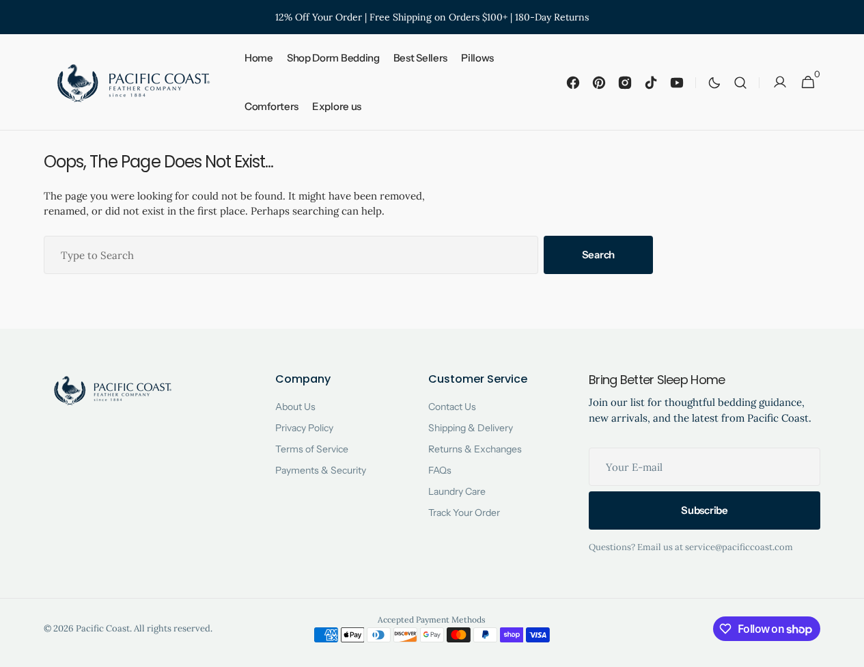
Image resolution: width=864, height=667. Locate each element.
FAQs (439, 470)
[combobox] (291, 255)
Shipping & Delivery (470, 428)
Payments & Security (320, 470)
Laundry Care (457, 491)
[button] (740, 82)
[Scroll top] (848, 651)
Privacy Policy (304, 428)
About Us (295, 406)
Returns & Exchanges (475, 449)
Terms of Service (311, 449)
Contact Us (452, 406)
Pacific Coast (103, 628)
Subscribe (704, 510)
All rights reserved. (173, 628)
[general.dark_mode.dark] (714, 83)
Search (598, 254)
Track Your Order (464, 512)
